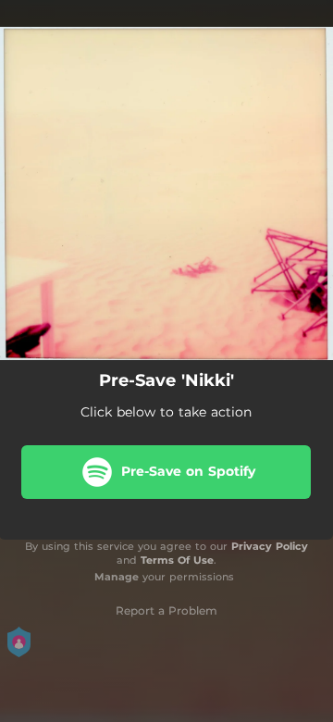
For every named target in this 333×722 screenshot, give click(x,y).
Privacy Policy (269, 546)
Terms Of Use (177, 560)
